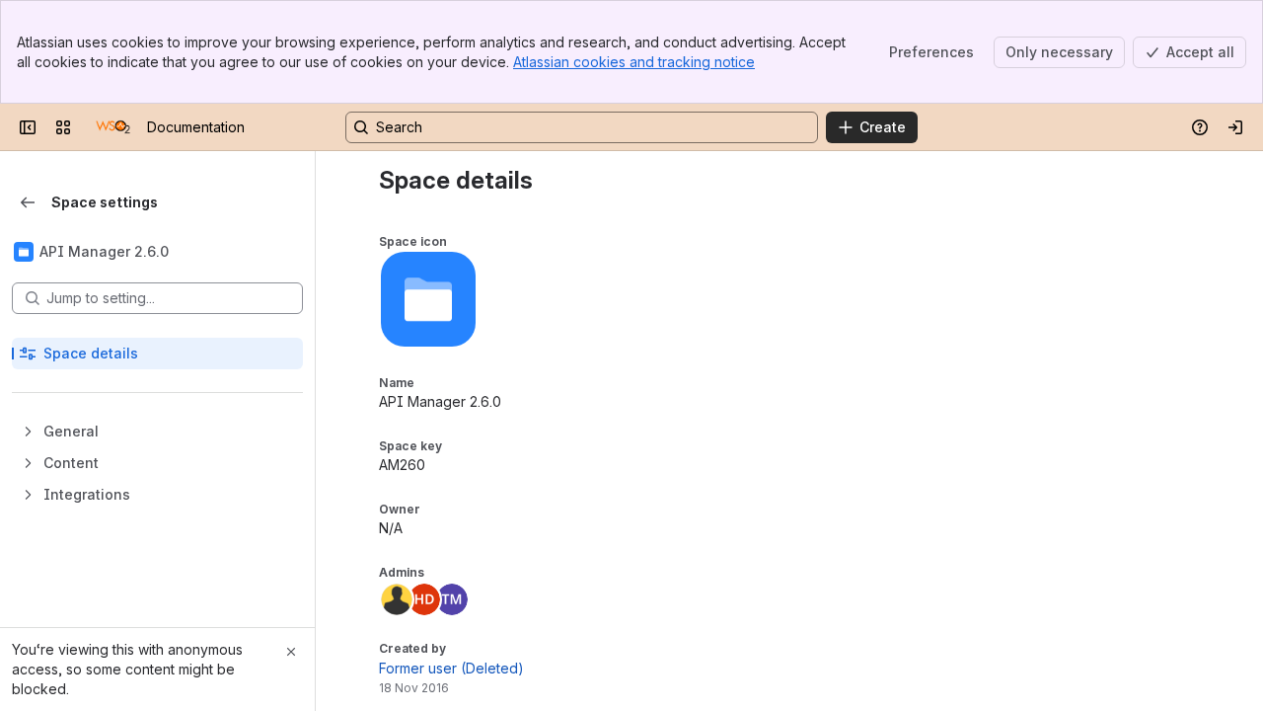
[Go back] (27, 202)
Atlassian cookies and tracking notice (634, 61)
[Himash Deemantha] (424, 599)
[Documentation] (113, 127)
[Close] (291, 652)
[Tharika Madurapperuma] (452, 599)
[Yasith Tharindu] (396, 599)
